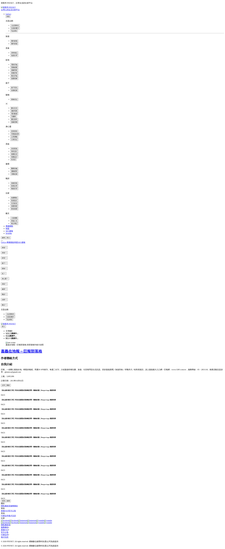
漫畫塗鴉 (14, 122)
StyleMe (14, 31)
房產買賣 (14, 206)
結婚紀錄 (14, 90)
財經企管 (14, 186)
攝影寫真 (14, 111)
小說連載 (14, 218)
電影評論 (14, 64)
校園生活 (14, 154)
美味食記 (14, 53)
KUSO (13, 160)
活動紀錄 (14, 174)
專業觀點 (9, 226)
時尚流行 (14, 151)
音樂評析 (14, 73)
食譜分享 (14, 55)
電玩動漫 (14, 114)
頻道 (8, 16)
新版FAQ (4, 511)
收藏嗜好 (14, 198)
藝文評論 (14, 76)
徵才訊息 (12, 516)
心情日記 (14, 139)
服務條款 (14, 506)
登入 (8, 238)
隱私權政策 (5, 506)
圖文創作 (14, 119)
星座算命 (14, 131)
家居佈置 (14, 209)
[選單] (2, 240)
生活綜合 (14, 203)
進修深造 (14, 183)
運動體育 (14, 171)
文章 (3, 385)
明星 (7, 229)
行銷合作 (4, 516)
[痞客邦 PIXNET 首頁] (8, 324)
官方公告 (12, 511)
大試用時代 (15, 25)
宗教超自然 (15, 134)
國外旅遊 (14, 44)
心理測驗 (14, 137)
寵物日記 (14, 99)
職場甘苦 (14, 189)
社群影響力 (15, 28)
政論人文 (14, 221)
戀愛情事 (14, 78)
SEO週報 (9, 231)
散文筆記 (14, 223)
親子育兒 (14, 87)
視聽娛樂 (14, 67)
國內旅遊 (14, 41)
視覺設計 (14, 157)
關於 (8, 385)
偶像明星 (14, 70)
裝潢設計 (14, 200)
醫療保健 (14, 168)
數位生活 (14, 108)
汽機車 (13, 116)
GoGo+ (8, 14)
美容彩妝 (14, 148)
